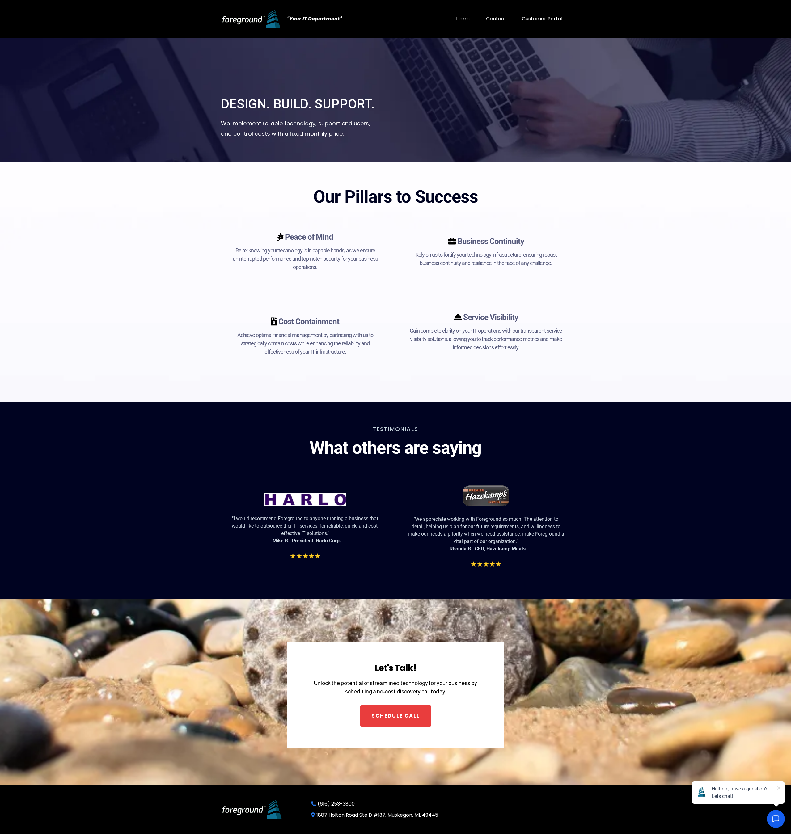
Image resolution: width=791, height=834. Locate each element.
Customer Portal (542, 18)
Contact (496, 18)
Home (463, 18)
